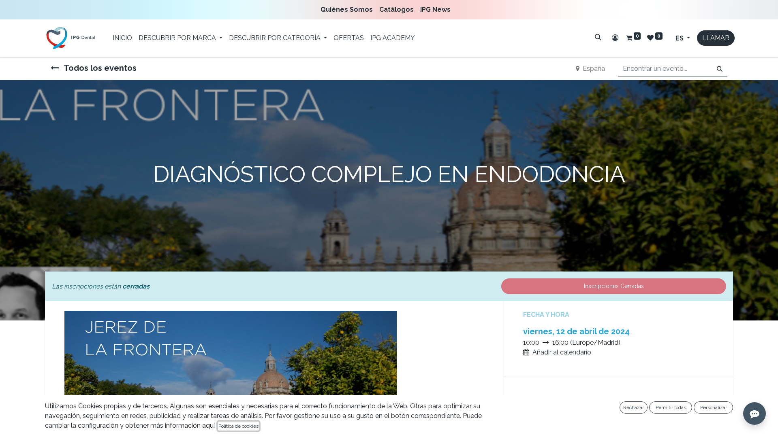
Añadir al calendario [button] (561, 352)
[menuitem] (348, 10)
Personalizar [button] (713, 407)
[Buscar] (598, 37)
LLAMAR (715, 38)
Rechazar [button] (633, 407)
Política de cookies (238, 426)
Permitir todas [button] (671, 407)
